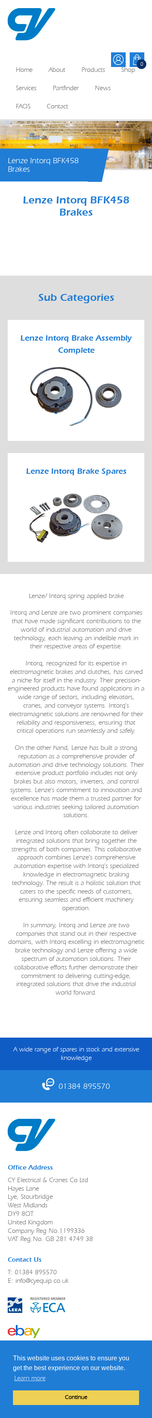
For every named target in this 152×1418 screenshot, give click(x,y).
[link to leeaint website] (15, 1305)
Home (24, 69)
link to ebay (24, 1331)
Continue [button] (76, 1397)
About (57, 69)
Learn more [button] (29, 1378)
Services (26, 88)
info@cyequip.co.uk (42, 1280)
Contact (57, 106)
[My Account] (118, 59)
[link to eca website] (76, 1305)
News (103, 88)
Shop (128, 69)
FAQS (23, 106)
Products (93, 69)
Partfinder (66, 88)
